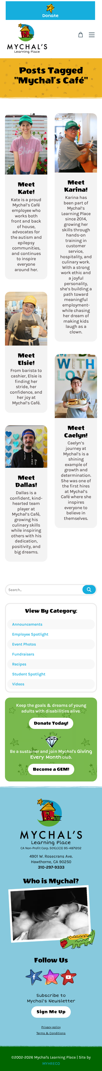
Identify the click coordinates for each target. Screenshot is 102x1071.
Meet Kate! (26, 188)
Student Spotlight (28, 674)
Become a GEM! (51, 769)
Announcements (27, 624)
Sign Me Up (51, 1011)
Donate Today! (51, 723)
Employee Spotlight (30, 634)
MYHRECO (51, 1063)
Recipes (19, 664)
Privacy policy (51, 1027)
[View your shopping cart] (80, 35)
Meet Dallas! (26, 481)
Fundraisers (23, 654)
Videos (18, 684)
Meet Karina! (76, 186)
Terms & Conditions (51, 1033)
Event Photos (24, 644)
